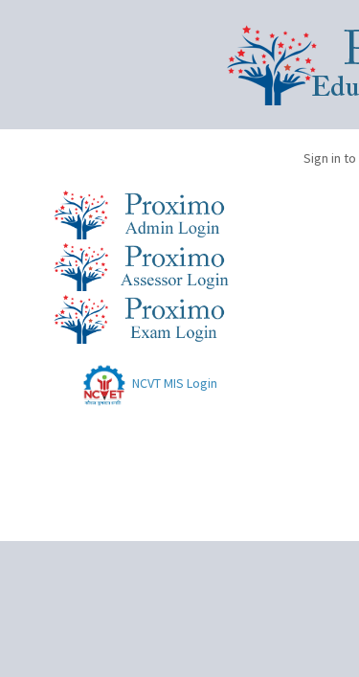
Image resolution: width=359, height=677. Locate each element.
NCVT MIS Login (173, 383)
